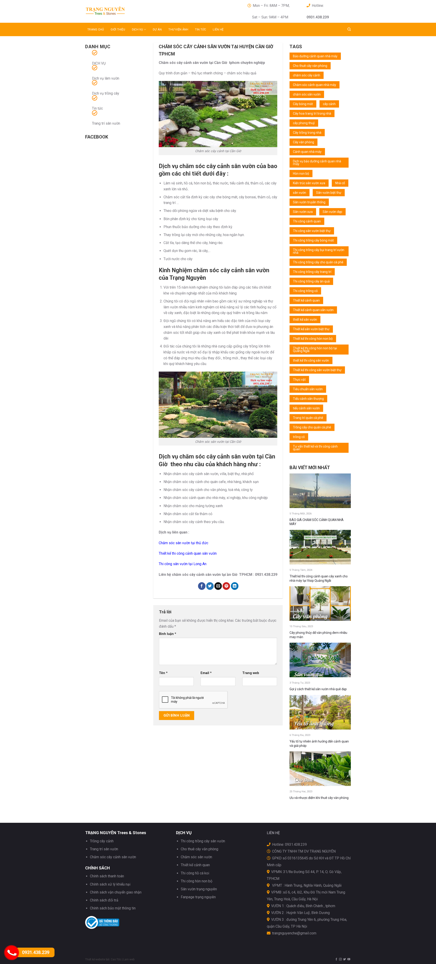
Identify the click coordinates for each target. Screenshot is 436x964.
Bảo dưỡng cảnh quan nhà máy (315, 56)
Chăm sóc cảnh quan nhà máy (314, 85)
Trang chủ (95, 29)
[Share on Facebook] (202, 586)
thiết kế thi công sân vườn (311, 360)
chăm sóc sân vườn (307, 94)
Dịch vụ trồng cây (105, 93)
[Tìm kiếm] (349, 29)
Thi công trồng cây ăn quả (311, 281)
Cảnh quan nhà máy (307, 152)
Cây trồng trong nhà (307, 132)
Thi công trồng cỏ (305, 291)
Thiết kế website (95, 959)
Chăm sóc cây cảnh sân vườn (113, 857)
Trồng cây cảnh (102, 841)
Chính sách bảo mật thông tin (113, 908)
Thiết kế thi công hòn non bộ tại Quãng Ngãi (315, 349)
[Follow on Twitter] (344, 959)
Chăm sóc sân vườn (196, 857)
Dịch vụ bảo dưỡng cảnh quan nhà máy (317, 162)
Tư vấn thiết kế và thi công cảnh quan (315, 448)
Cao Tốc (116, 959)
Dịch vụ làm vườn (105, 78)
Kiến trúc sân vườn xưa (309, 183)
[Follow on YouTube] (348, 959)
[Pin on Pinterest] (226, 586)
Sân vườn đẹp (332, 212)
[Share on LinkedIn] (234, 586)
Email (206, 673)
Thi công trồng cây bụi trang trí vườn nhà (318, 251)
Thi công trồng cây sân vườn (203, 841)
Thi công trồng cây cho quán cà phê (318, 262)
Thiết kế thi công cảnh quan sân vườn (188, 553)
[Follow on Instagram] (340, 959)
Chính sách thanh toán (107, 876)
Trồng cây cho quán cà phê (312, 427)
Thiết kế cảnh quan (306, 300)
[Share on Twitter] (210, 586)
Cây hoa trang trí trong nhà (312, 113)
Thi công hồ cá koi (195, 873)
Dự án (157, 29)
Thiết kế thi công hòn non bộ (313, 338)
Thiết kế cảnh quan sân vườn (313, 310)
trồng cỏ (299, 437)
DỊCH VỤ (137, 29)
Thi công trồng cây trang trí (312, 272)
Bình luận (167, 634)
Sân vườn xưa (303, 212)
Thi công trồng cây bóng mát (313, 240)
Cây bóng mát (303, 104)
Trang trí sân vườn (106, 123)
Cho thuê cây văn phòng (310, 66)
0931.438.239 (35, 952)
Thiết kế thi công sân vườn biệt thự (317, 370)
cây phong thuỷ (304, 123)
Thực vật (299, 379)
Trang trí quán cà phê (308, 418)
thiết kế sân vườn (305, 319)
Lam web (128, 959)
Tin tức (200, 29)
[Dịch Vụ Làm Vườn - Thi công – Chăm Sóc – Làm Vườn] (126, 11)
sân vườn (299, 192)
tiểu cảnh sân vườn (306, 408)
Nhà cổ (340, 183)
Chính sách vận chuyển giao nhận (115, 892)
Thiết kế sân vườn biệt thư (311, 329)
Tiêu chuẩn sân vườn (308, 389)
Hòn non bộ (301, 173)
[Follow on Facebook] (336, 959)
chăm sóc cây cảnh (306, 75)
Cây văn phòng (303, 142)
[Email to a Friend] (218, 586)
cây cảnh (329, 104)
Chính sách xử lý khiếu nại (110, 884)
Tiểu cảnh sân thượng (308, 398)
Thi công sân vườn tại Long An (182, 564)
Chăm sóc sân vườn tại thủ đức (183, 543)
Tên (163, 673)
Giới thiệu (118, 29)
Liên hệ (218, 29)
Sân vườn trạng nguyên (199, 889)
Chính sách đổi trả (104, 900)
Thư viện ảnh (178, 29)
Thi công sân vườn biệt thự (312, 231)
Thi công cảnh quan (307, 221)
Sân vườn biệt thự (328, 192)
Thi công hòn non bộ (196, 881)
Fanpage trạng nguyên (198, 897)
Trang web (250, 673)
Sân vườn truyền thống (309, 202)
